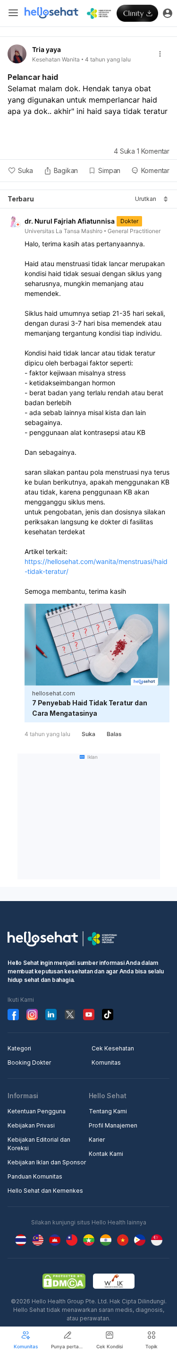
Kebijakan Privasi (31, 1125)
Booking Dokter (29, 1062)
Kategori (19, 1048)
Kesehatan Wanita (56, 59)
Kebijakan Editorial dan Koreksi (39, 1144)
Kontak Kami (106, 1153)
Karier (97, 1139)
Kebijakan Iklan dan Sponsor (47, 1162)
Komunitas (106, 1062)
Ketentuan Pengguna (37, 1111)
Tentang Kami (108, 1111)
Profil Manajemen (113, 1125)
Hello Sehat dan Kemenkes (45, 1190)
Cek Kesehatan (113, 1048)
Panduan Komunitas (35, 1176)
